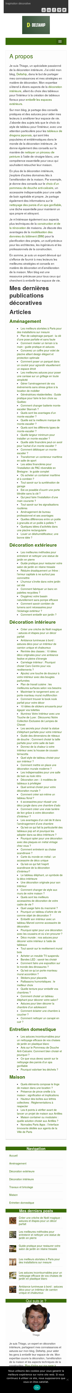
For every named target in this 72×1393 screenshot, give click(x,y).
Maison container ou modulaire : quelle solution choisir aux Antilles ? (37, 1119)
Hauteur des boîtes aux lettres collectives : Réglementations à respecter (36, 1102)
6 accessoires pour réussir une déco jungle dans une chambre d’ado (38, 803)
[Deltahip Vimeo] (59, 10)
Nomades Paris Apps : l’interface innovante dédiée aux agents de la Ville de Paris (38, 1128)
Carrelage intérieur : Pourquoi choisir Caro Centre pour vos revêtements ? (36, 665)
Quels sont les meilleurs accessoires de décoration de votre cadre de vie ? (37, 900)
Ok (37, 1387)
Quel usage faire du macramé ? (39, 908)
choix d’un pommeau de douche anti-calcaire (34, 185)
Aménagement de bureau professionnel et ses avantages (35, 513)
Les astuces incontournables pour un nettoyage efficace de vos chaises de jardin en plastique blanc (38, 1040)
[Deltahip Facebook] (54, 10)
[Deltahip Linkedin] (49, 10)
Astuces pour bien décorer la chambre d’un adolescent (35, 1005)
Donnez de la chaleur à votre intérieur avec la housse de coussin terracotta (37, 750)
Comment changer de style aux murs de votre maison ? (37, 891)
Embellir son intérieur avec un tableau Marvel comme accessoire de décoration (39, 922)
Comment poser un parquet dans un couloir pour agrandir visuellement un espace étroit (38, 365)
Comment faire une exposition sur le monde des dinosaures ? (38, 965)
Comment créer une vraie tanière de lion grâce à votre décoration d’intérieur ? (38, 812)
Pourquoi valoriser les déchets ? (39, 1069)
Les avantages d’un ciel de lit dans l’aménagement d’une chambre (39, 821)
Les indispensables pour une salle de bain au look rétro (38, 774)
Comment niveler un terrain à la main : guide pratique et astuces (37, 345)
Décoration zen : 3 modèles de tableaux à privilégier (36, 781)
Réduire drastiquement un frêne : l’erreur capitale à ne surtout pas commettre (38, 574)
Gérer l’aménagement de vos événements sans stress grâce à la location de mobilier (37, 387)
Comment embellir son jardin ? (38, 614)
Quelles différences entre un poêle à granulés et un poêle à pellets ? (39, 521)
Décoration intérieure (32, 622)
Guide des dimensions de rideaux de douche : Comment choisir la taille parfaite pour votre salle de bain (38, 739)
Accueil (13, 1155)
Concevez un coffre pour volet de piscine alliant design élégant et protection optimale (38, 354)
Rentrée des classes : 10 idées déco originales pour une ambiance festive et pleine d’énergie (37, 654)
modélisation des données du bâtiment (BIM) (31, 234)
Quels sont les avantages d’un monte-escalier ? (36, 414)
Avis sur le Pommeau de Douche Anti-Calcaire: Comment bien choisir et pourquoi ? (39, 1051)
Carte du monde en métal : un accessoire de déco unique (36, 858)
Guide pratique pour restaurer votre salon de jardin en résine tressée (39, 565)
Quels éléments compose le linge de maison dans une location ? (38, 1086)
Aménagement (25, 321)
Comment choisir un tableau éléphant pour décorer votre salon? (37, 998)
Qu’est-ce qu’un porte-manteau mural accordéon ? (37, 972)
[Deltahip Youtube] (44, 10)
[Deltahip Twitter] (64, 10)
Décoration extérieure (33, 544)
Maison (17, 1076)
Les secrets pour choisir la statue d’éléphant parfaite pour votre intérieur (39, 730)
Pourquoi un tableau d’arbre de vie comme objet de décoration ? (39, 913)
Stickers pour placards (34, 978)
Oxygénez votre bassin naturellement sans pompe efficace (37, 598)
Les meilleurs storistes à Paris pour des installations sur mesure (39, 330)
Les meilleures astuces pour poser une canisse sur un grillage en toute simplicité (39, 376)
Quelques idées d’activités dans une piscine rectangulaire (37, 528)
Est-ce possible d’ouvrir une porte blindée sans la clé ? (38, 491)
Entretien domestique (32, 1029)
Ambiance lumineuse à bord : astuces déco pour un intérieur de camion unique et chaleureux (36, 643)
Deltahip (21, 74)
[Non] (67, 1379)
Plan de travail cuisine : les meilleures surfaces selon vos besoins (39, 686)
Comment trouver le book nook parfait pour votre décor (37, 700)
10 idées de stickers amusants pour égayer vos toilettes (39, 708)
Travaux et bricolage (21, 1187)
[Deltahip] (36, 24)
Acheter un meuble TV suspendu (40, 956)
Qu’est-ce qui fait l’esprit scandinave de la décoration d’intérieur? (33, 867)
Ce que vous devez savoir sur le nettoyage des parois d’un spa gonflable (37, 1062)
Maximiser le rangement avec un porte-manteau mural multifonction (38, 693)
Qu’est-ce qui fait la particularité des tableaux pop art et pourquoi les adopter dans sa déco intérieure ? (40, 830)
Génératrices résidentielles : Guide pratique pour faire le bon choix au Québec (39, 398)
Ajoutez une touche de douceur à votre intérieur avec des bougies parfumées (38, 676)
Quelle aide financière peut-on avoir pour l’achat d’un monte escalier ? (39, 444)
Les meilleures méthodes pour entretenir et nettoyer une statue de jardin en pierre (37, 555)
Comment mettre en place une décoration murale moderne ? (36, 766)
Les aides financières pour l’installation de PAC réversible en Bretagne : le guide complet (36, 467)
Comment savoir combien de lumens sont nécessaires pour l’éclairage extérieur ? (35, 607)
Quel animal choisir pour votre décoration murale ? (36, 788)
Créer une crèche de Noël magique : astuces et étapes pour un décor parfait (39, 632)
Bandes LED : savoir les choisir (39, 959)
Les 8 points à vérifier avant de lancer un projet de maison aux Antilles (39, 1111)
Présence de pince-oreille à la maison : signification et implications (38, 1093)
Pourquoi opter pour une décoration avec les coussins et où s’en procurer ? (39, 932)
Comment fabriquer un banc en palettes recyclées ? (37, 590)
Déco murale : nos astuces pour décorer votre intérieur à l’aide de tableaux (37, 941)
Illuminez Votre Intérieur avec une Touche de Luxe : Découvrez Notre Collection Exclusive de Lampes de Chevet (38, 719)
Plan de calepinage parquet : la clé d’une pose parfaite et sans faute (39, 337)
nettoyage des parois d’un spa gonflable (35, 205)
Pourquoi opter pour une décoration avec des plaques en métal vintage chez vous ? (39, 841)
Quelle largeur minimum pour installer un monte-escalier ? (36, 436)
